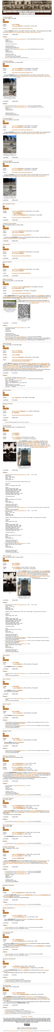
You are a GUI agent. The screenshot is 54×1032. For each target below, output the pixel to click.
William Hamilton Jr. (19, 411)
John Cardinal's (11, 1030)
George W (18, 992)
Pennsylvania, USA (31, 773)
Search (41, 11)
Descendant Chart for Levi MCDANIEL (21, 361)
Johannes (18, 805)
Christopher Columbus (21, 286)
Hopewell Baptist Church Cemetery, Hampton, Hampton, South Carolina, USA (22, 32)
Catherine (17, 765)
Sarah (17, 438)
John (18, 769)
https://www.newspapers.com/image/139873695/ (17, 339)
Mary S (16, 437)
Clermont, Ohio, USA (30, 996)
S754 (7, 39)
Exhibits (33, 11)
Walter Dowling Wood (25, 1028)
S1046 (7, 981)
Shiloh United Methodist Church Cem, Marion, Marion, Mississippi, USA (41, 446)
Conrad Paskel (18, 211)
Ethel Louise (41, 364)
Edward (7, 296)
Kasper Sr (18, 939)
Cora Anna (17, 26)
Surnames (20, 11)
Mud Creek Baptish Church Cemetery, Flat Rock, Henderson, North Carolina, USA (25, 367)
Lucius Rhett (17, 68)
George (15, 24)
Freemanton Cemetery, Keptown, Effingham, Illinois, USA (16, 863)
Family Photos (46, 11)
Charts (30, 11)
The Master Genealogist (29, 1030)
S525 (7, 57)
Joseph (16, 567)
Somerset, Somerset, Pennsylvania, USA (24, 775)
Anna (15, 966)
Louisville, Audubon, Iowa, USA (29, 998)
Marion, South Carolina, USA (33, 443)
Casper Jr (18, 763)
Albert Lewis (27, 364)
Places (37, 11)
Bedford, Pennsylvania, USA (40, 860)
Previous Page (27, 13)
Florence (18, 296)
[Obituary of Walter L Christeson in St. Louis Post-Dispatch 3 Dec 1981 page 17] (24, 317)
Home (5, 11)
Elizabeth (18, 858)
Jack (15, 433)
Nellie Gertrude (17, 352)
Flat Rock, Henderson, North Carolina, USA (37, 363)
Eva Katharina (17, 915)
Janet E (16, 397)
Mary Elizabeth (18, 232)
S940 (7, 377)
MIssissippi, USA (22, 573)
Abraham (19, 770)
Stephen (18, 213)
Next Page (33, 13)
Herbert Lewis (18, 357)
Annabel (17, 290)
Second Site (15, 1030)
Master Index (25, 11)
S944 (7, 927)
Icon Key (21, 13)
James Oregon (20, 967)
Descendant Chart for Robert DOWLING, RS (22, 28)
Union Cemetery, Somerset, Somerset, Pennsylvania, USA (25, 776)
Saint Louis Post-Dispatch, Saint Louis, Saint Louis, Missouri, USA (38, 302)
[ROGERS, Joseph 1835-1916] (9, 460)
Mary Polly (17, 767)
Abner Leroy (17, 350)
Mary (15, 412)
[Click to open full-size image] (15, 77)
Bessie (16, 288)
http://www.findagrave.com (21, 39)
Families (14, 11)
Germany (24, 919)
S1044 (7, 980)
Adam (16, 563)
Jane (15, 434)
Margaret (28, 442)
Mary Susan (17, 70)
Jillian (17, 212)
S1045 (7, 1012)
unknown (16, 354)
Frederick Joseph (20, 215)
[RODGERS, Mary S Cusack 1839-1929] (9, 590)
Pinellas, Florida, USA (16, 365)
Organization (9, 11)
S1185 (7, 337)
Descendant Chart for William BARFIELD (21, 217)
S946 (7, 979)
